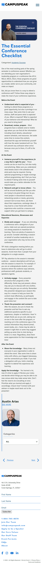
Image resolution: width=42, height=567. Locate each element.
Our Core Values (10, 532)
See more (6, 404)
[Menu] (37, 5)
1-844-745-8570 (10, 519)
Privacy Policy (35, 560)
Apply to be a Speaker (13, 529)
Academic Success (19, 62)
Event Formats (9, 539)
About (5, 545)
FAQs (4, 542)
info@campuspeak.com (13, 525)
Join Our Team (9, 522)
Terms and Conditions (34, 562)
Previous (10, 460)
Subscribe (6, 512)
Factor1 (28, 560)
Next (33, 460)
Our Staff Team (9, 535)
